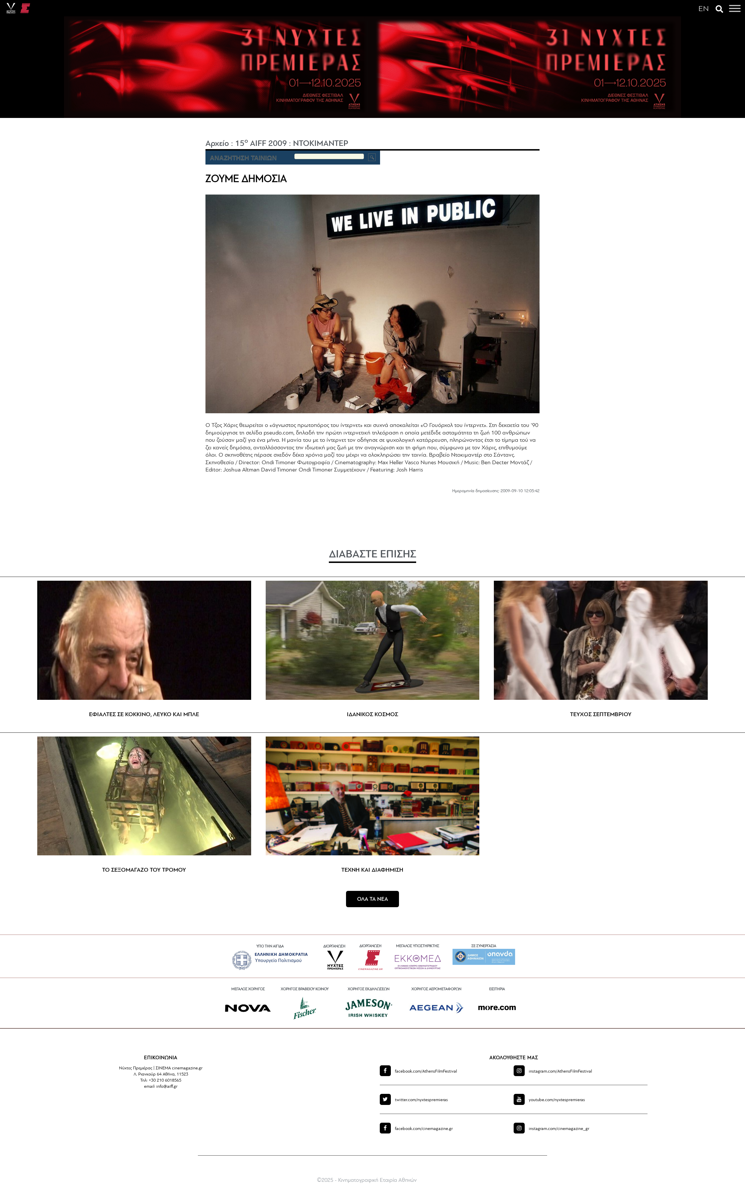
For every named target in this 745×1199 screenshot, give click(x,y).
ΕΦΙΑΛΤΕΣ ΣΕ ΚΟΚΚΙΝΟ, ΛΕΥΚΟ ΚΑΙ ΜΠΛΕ (144, 715)
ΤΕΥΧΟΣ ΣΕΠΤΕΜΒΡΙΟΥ (601, 715)
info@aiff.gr (167, 1087)
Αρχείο (217, 144)
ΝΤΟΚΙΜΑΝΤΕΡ (320, 144)
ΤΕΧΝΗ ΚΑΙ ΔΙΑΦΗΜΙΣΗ (372, 870)
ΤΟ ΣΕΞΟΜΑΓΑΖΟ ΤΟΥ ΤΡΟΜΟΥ (144, 870)
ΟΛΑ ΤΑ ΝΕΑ (372, 899)
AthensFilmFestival (426, 1071)
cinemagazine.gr (424, 1129)
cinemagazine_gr (559, 1129)
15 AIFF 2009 (261, 144)
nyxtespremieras (421, 1100)
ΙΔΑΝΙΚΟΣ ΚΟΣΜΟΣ (372, 715)
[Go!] (372, 157)
